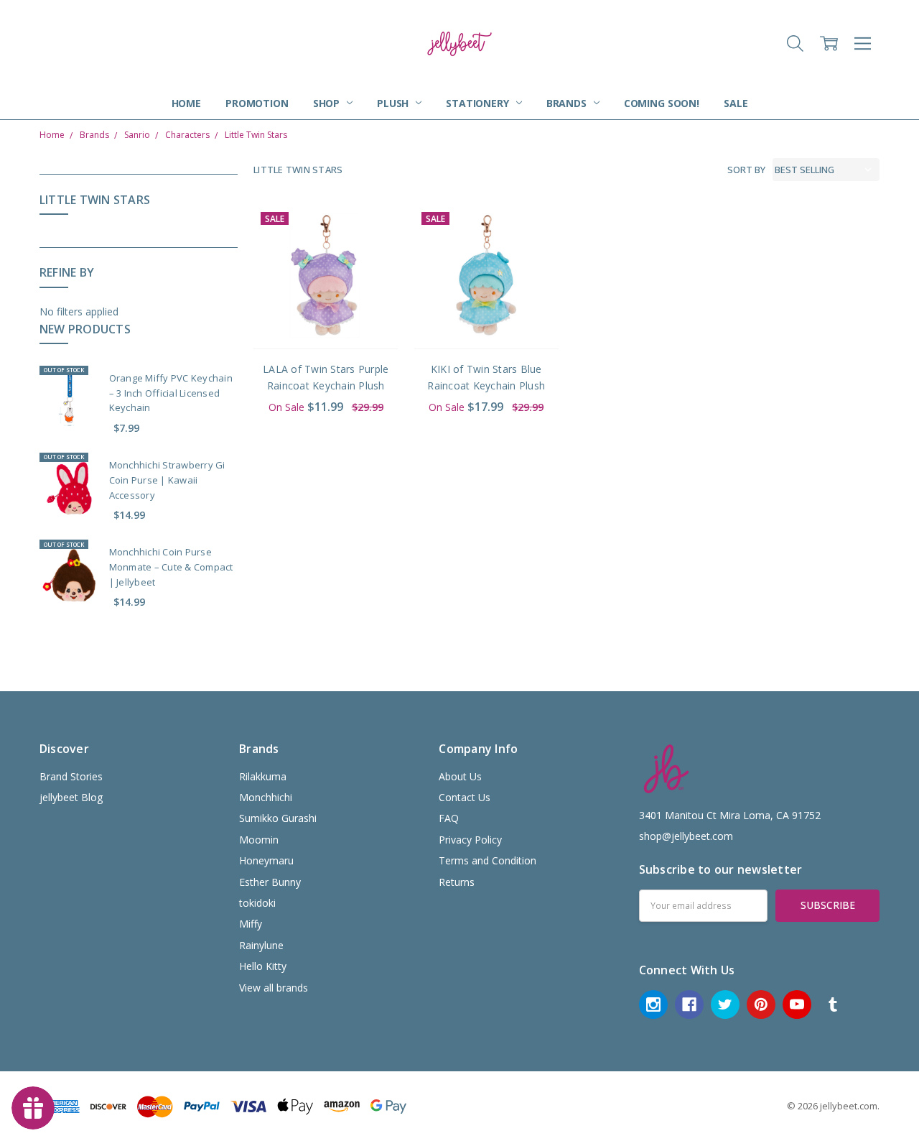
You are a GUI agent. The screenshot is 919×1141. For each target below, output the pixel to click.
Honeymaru (266, 860)
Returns (457, 882)
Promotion (257, 103)
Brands (567, 103)
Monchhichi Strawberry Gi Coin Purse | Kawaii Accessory (167, 480)
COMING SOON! (661, 103)
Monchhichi (265, 797)
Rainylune (261, 945)
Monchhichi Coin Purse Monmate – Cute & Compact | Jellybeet (171, 566)
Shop (327, 103)
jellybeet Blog (71, 797)
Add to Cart (325, 288)
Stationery (478, 103)
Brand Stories (71, 776)
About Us (460, 776)
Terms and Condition (487, 860)
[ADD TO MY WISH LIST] (372, 253)
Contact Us (464, 797)
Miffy (250, 923)
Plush (394, 103)
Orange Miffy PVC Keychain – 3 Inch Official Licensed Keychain (171, 393)
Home (186, 103)
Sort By (746, 169)
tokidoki (257, 903)
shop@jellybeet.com (686, 836)
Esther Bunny (270, 882)
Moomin (259, 839)
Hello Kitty (262, 966)
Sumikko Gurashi (278, 818)
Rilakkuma (262, 776)
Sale (735, 103)
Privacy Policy (470, 839)
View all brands (273, 987)
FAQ (449, 818)
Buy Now (326, 319)
